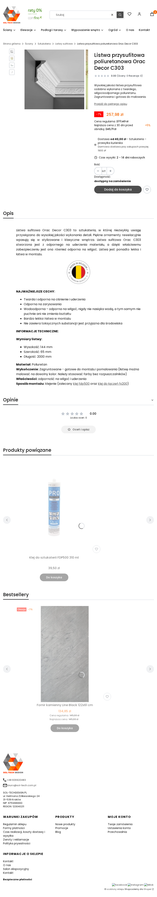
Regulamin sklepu (14, 824)
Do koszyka (54, 577)
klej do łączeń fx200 (112, 383)
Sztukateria (44, 43)
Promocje (61, 828)
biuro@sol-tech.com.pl (21, 785)
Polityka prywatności (16, 843)
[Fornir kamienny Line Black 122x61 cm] (65, 654)
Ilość (97, 164)
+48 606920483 (16, 780)
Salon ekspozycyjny (16, 869)
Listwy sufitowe (64, 43)
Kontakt (8, 861)
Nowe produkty (65, 824)
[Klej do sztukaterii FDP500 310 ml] (54, 506)
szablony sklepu (115, 889)
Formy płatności (14, 828)
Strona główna (11, 43)
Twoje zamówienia (120, 824)
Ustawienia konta (119, 828)
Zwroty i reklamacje (16, 839)
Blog (58, 832)
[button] (120, 15)
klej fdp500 (81, 383)
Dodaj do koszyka (118, 189)
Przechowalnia (117, 832)
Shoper (147, 889)
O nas (7, 865)
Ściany (29, 43)
